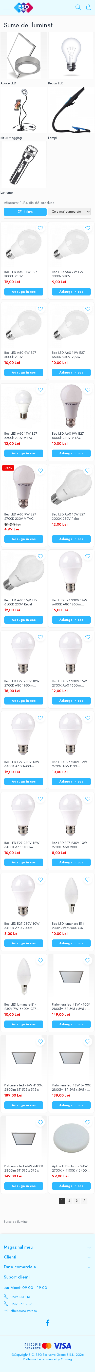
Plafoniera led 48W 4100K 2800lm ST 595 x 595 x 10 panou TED (71, 1007)
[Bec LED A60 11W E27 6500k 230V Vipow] (71, 325)
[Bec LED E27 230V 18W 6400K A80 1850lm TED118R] (71, 573)
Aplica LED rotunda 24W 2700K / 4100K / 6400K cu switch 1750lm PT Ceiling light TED (70, 1168)
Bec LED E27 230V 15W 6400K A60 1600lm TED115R (21, 764)
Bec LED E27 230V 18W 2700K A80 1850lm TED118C (22, 683)
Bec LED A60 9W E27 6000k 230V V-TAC (68, 436)
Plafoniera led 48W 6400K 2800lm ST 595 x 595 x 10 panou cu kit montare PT (71, 1087)
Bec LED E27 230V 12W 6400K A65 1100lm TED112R (22, 845)
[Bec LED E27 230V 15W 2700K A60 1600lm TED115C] (71, 654)
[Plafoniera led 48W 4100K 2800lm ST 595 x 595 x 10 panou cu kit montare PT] (24, 1058)
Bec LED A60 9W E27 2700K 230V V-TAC (20, 516)
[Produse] (7, 7)
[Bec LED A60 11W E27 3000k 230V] (24, 244)
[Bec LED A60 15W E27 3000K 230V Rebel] (71, 487)
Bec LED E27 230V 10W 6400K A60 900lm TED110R (22, 926)
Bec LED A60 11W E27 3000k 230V (20, 274)
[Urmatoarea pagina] (84, 1201)
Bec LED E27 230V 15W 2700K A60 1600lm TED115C (69, 683)
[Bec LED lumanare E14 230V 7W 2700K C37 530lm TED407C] (71, 896)
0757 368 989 (20, 1304)
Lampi (52, 138)
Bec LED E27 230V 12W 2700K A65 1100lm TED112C (69, 764)
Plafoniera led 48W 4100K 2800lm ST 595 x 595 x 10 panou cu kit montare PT (23, 1087)
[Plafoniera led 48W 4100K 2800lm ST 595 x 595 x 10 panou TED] (71, 977)
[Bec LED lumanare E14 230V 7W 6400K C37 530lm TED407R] (24, 977)
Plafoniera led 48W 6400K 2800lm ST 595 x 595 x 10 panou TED (23, 1168)
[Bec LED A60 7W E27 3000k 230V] (71, 244)
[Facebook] (47, 1323)
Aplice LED (8, 83)
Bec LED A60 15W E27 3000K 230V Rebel (68, 516)
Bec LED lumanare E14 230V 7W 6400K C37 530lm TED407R (20, 1007)
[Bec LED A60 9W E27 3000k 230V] (24, 325)
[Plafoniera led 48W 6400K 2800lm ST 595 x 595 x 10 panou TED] (24, 1139)
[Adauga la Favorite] (40, 228)
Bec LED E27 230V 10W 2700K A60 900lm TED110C (69, 845)
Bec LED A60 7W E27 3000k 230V (68, 274)
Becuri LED (55, 83)
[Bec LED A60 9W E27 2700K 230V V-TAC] (24, 487)
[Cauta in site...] (78, 8)
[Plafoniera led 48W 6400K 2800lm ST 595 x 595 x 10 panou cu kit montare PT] (71, 1058)
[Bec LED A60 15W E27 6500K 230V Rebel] (24, 573)
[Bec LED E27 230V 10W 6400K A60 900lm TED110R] (24, 896)
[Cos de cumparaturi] (88, 8)
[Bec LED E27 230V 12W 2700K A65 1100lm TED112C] (71, 734)
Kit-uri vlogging (11, 138)
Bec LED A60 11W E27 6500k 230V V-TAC (20, 436)
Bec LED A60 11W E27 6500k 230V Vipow (68, 355)
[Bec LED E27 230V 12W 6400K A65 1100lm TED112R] (24, 815)
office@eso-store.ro (23, 1310)
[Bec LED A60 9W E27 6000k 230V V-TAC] (71, 406)
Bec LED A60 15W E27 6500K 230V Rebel (20, 602)
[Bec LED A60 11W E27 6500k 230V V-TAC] (24, 406)
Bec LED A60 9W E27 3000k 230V (20, 355)
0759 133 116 (19, 1296)
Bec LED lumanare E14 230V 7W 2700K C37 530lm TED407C (68, 926)
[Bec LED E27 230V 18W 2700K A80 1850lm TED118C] (24, 654)
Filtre (27, 211)
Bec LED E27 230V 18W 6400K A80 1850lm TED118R (69, 602)
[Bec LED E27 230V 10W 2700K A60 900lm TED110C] (71, 815)
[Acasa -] (23, 8)
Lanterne (7, 193)
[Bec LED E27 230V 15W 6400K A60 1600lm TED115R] (24, 734)
